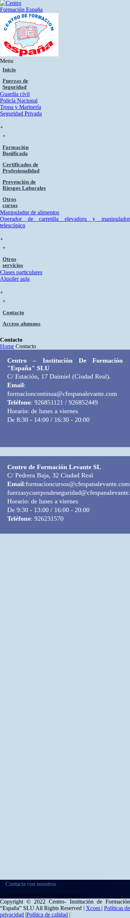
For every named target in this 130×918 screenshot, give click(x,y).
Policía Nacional (19, 100)
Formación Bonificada (16, 150)
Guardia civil (15, 94)
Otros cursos (10, 202)
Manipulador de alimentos (29, 212)
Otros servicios (13, 262)
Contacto (13, 312)
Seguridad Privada (21, 113)
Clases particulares (21, 272)
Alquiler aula (15, 279)
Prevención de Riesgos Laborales (24, 185)
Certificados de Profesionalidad (21, 168)
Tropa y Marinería (20, 107)
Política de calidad (47, 915)
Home (7, 346)
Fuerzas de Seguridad (15, 84)
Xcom (93, 908)
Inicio (9, 70)
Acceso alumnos (21, 324)
